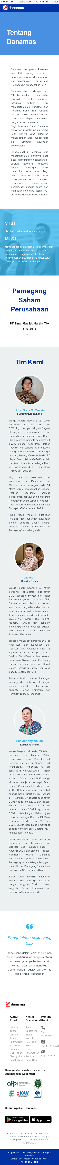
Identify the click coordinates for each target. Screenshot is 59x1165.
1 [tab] (27, 334)
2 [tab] (32, 334)
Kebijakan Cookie (29, 1162)
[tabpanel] (29, 326)
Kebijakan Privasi (40, 1159)
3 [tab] (34, 980)
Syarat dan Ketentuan (20, 1159)
